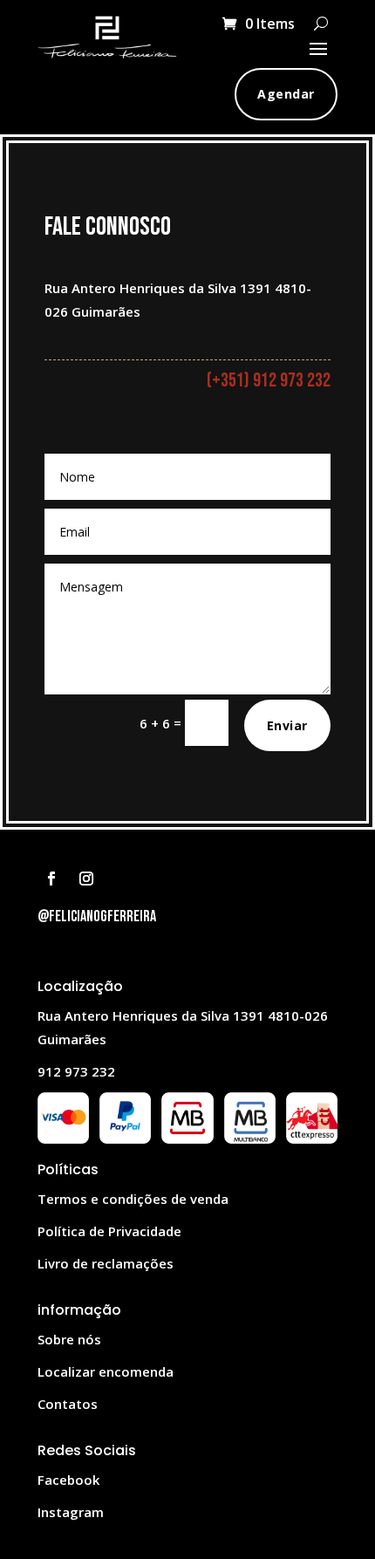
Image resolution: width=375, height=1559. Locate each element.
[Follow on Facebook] (51, 878)
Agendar (286, 93)
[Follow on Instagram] (86, 878)
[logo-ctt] (312, 1138)
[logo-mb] (250, 1138)
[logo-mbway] (187, 1138)
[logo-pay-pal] (125, 1138)
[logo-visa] (63, 1138)
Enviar (287, 725)
